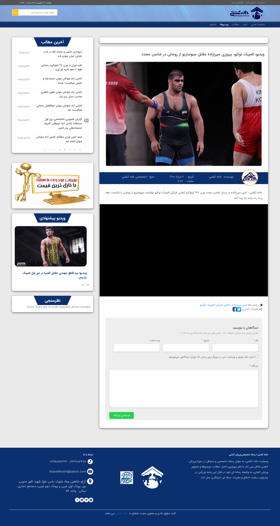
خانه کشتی (121, 513)
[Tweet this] (238, 309)
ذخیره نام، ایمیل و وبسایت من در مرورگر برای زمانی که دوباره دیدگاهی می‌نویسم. (211, 357)
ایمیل (205, 340)
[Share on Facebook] (234, 309)
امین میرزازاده (239, 305)
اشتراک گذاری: (249, 309)
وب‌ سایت (154, 340)
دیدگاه (253, 366)
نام (256, 340)
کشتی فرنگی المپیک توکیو (215, 305)
